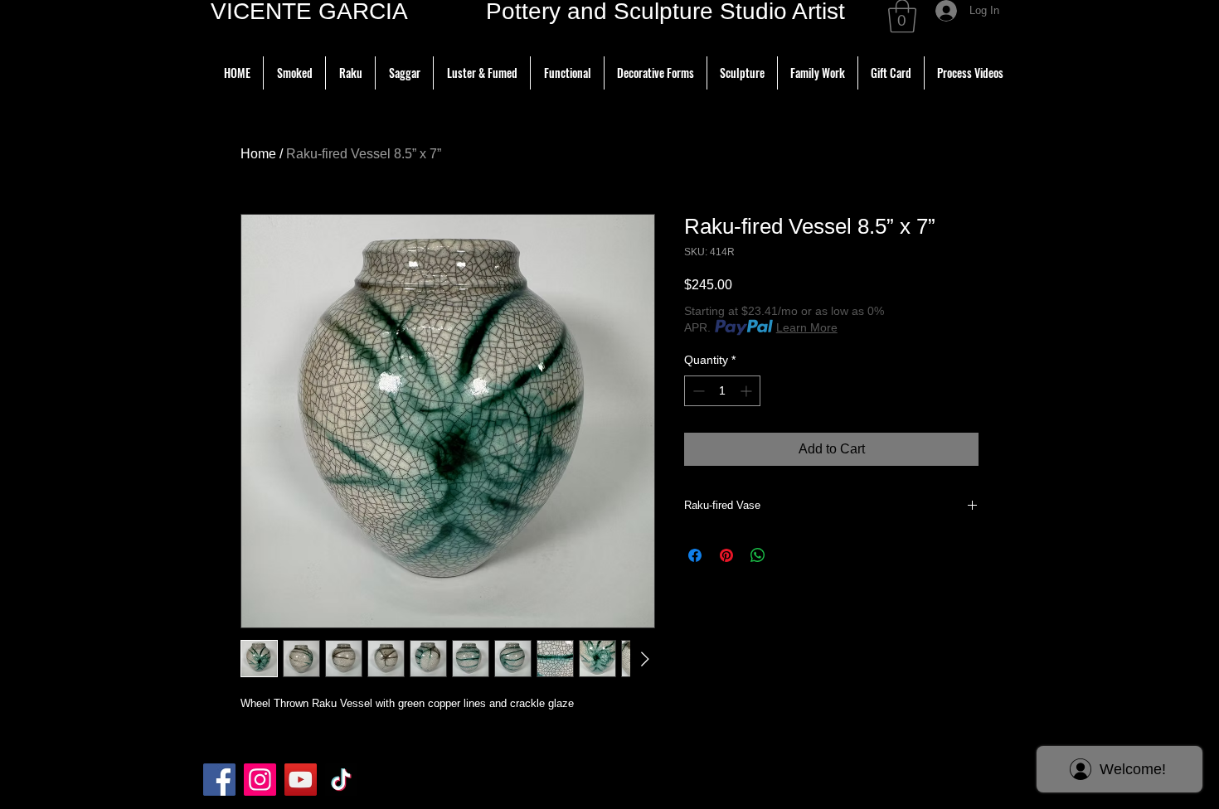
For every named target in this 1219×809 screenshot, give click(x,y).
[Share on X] (789, 555)
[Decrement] (697, 390)
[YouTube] (300, 779)
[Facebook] (219, 779)
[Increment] (747, 390)
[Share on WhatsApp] (758, 555)
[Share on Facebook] (695, 555)
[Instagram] (260, 779)
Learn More (807, 327)
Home (258, 154)
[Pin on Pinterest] (726, 555)
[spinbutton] (722, 390)
